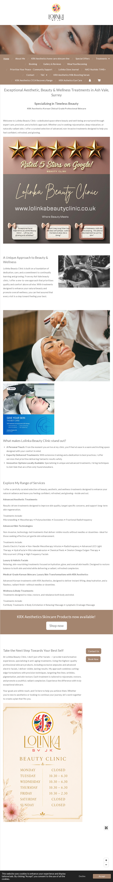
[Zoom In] (106, 860)
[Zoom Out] (106, 864)
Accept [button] (102, 876)
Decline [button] (82, 876)
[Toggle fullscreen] (106, 828)
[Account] (90, 80)
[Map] (56, 846)
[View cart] (99, 80)
